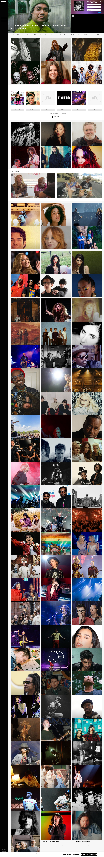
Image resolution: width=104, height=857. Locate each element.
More (99, 34)
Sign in (4, 20)
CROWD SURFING (87, 34)
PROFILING (72, 34)
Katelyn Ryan (32, 105)
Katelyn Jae (79, 105)
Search (99, 12)
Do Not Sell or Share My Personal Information (71, 854)
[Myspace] (4, 1)
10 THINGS (65, 34)
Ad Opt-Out (2, 847)
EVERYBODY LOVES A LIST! (36, 34)
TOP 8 (45, 34)
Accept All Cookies (93, 854)
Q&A (27, 34)
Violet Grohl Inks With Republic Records (51, 841)
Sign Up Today (56, 116)
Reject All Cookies (84, 854)
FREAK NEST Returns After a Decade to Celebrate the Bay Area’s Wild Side (38, 27)
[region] (52, 854)
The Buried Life (64, 105)
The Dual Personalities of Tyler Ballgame (81, 841)
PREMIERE (79, 34)
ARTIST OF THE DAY (20, 34)
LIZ (17, 105)
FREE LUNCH (58, 34)
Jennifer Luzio (94, 105)
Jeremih (48, 105)
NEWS (13, 34)
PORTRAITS (51, 34)
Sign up (4, 17)
